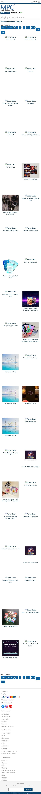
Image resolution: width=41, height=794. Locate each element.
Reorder (3, 724)
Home (3, 27)
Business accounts (7, 726)
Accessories (5, 746)
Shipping (4, 768)
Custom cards (5, 733)
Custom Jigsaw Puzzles (9, 751)
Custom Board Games (8, 753)
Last (3, 32)
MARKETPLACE (17, 13)
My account (5, 714)
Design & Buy (5, 13)
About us (4, 763)
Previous (9, 27)
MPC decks (5, 741)
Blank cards (5, 738)
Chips (3, 743)
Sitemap (4, 777)
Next (38, 29)
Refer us (4, 780)
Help (2, 765)
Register (4, 721)
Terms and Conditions (8, 773)
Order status (5, 719)
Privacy (3, 775)
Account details (6, 716)
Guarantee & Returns (8, 770)
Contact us (4, 760)
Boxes (3, 735)
